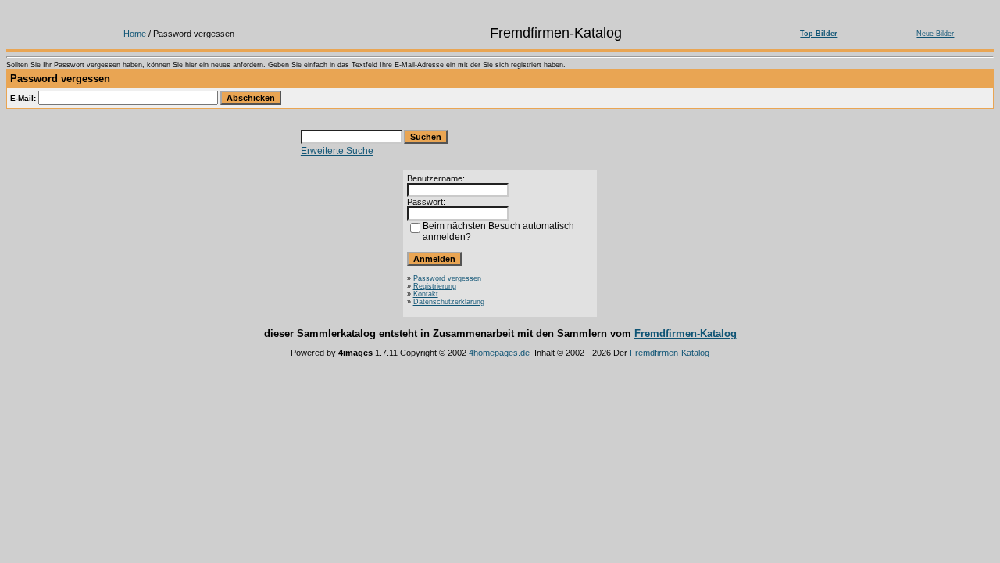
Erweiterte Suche (337, 150)
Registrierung (434, 286)
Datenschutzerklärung (448, 302)
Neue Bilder (935, 34)
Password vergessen (447, 278)
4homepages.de (499, 352)
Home (134, 33)
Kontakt (425, 294)
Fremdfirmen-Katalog (685, 333)
